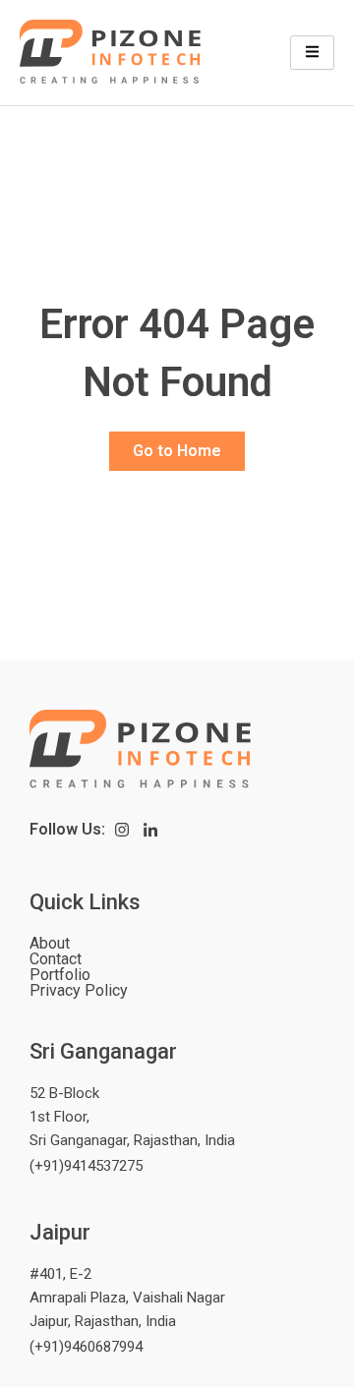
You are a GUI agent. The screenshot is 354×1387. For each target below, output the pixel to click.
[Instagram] (122, 829)
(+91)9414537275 (86, 1166)
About (50, 944)
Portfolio (60, 975)
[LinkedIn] (151, 829)
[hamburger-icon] (312, 53)
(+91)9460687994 (86, 1347)
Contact (56, 959)
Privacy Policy (79, 991)
